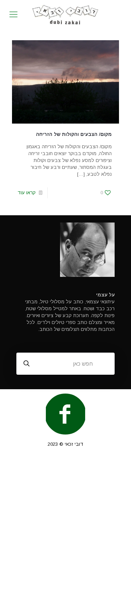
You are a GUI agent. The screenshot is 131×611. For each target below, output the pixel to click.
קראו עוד (26, 192)
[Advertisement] (65, 532)
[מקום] (65, 14)
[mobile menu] (13, 14)
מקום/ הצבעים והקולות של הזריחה (74, 134)
